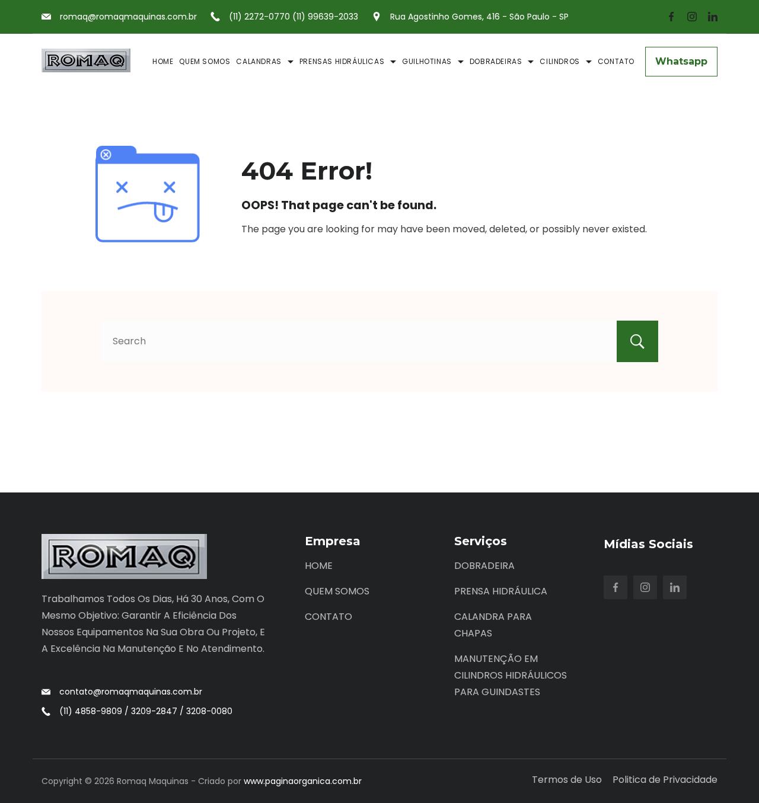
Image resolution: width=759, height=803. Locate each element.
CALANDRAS (258, 61)
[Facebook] (671, 16)
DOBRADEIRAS (496, 61)
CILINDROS (559, 61)
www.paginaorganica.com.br (303, 781)
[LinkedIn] (712, 16)
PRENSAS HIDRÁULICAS (341, 61)
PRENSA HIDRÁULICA (500, 591)
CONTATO (616, 61)
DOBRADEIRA (484, 565)
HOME (162, 61)
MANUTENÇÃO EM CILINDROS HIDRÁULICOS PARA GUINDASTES (510, 675)
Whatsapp (681, 61)
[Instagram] (692, 16)
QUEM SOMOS (204, 61)
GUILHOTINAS (427, 61)
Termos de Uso (567, 780)
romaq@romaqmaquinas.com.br (128, 17)
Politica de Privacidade (665, 780)
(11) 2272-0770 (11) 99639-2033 (293, 17)
